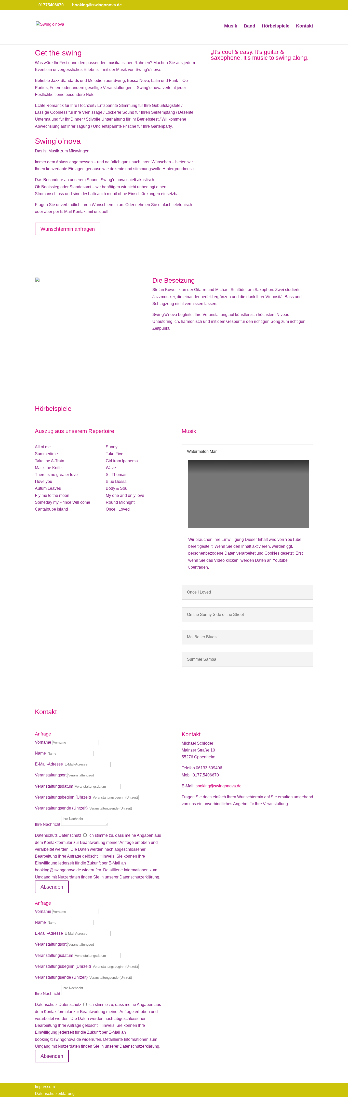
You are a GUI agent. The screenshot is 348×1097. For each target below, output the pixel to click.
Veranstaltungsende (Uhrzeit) (61, 808)
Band (249, 26)
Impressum (45, 1087)
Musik (230, 26)
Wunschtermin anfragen (68, 229)
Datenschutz (46, 835)
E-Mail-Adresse (49, 764)
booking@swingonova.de (218, 786)
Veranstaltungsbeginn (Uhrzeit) (63, 797)
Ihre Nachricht (47, 824)
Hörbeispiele (275, 26)
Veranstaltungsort (50, 775)
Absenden (52, 887)
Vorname (43, 742)
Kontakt (304, 26)
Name (40, 753)
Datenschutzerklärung (55, 1093)
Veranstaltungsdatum (54, 786)
